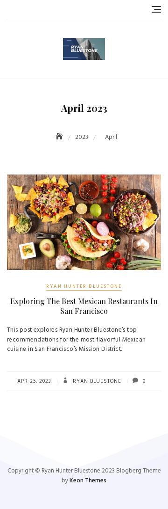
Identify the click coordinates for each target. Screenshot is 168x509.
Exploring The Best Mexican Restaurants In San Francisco (84, 306)
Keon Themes (88, 481)
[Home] (60, 137)
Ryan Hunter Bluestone (84, 286)
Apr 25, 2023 (34, 381)
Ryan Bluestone (96, 381)
